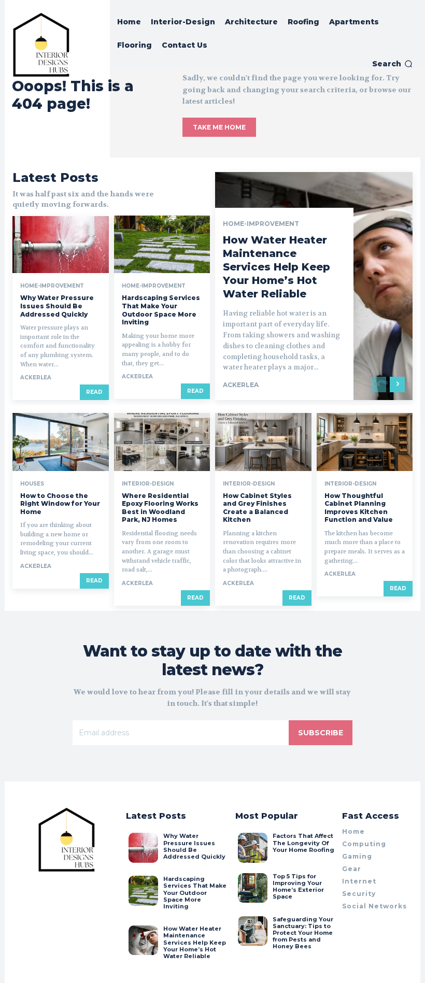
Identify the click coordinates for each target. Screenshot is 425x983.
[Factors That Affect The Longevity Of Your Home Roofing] (252, 847)
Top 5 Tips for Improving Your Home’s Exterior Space (298, 887)
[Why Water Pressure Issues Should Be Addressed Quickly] (60, 244)
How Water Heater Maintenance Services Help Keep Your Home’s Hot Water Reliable (276, 267)
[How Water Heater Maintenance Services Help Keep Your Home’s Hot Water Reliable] (143, 940)
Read (94, 392)
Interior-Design (148, 484)
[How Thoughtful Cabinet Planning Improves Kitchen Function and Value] (365, 442)
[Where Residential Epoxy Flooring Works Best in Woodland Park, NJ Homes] (162, 442)
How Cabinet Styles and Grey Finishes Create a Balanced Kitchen (257, 508)
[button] (392, 64)
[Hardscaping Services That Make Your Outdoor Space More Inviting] (162, 244)
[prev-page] (378, 384)
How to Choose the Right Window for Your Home (60, 504)
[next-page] (397, 384)
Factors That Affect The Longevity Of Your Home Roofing (303, 842)
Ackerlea (35, 377)
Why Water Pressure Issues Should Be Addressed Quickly (57, 306)
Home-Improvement (52, 286)
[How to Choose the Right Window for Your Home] (60, 442)
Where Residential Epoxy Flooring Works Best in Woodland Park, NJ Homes (160, 508)
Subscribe (320, 732)
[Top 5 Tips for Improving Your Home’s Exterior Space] (252, 888)
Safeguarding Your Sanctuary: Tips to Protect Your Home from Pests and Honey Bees (303, 933)
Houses (32, 484)
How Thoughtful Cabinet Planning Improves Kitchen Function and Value (358, 508)
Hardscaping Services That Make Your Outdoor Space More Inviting (161, 310)
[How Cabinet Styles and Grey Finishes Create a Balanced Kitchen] (263, 442)
